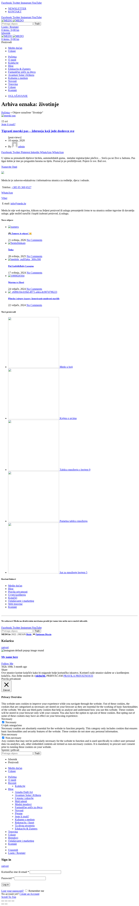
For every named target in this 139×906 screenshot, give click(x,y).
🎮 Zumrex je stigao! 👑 (20, 233)
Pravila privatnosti (17, 591)
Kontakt (12, 607)
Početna (5, 112)
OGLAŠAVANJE (18, 96)
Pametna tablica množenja (73, 521)
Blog (10, 588)
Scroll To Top (8, 897)
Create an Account (29, 893)
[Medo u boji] (34, 366)
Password (7, 878)
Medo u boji (66, 366)
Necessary (10, 722)
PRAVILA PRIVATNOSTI (78, 675)
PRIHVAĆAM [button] (54, 675)
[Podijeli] (6, 900)
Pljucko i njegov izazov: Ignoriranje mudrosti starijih (33, 298)
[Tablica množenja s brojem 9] (34, 469)
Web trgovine (15, 603)
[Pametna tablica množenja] (34, 521)
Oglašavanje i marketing (21, 600)
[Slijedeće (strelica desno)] (6, 903)
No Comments (34, 240)
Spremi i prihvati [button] (10, 750)
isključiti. (40, 675)
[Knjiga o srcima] (34, 418)
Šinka (11, 249)
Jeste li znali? (8, 124)
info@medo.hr (18, 203)
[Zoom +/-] (13, 900)
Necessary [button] (6, 718)
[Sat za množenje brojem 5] (34, 572)
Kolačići (12, 597)
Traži (37, 23)
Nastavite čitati (9, 166)
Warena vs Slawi (16, 282)
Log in (6, 884)
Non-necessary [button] (9, 734)
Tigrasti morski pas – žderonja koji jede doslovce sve (37, 131)
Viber (4, 198)
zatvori (5, 647)
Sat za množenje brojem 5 (73, 572)
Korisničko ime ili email (15, 871)
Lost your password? (12, 890)
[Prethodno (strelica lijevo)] (2, 903)
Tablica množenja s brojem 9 (75, 469)
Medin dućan (15, 585)
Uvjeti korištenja (17, 594)
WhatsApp (7, 192)
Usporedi (13, 850)
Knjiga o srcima (68, 418)
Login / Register (16, 853)
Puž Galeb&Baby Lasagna (21, 266)
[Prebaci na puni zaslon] (9, 900)
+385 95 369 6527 (21, 187)
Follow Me (7, 663)
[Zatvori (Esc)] (2, 900)
